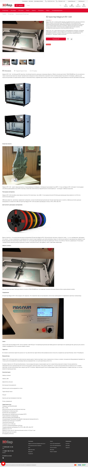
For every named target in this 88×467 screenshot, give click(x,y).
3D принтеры (5, 10)
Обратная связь (31, 449)
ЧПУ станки (20, 10)
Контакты (31, 1)
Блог (29, 447)
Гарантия (68, 447)
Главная (4, 14)
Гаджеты (34, 10)
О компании (25, 1)
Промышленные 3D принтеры (22, 14)
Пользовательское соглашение (34, 445)
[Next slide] (42, 36)
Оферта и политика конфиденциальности (36, 443)
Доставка (68, 445)
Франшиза (30, 451)
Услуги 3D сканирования (55, 443)
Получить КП (56, 39)
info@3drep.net (81, 1)
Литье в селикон (53, 447)
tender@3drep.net (71, 1)
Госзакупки (30, 453)
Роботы (47, 10)
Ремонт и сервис (53, 451)
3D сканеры (13, 10)
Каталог (21, 5)
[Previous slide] (4, 36)
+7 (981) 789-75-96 (50, 1)
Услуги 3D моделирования (55, 445)
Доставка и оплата (38, 1)
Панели (27, 10)
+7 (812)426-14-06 (61, 1)
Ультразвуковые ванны (57, 10)
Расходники (41, 10)
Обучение (52, 449)
